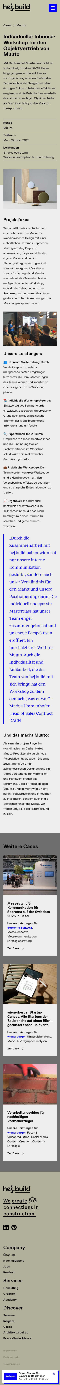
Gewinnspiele (11, 1364)
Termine (9, 1315)
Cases (7, 1327)
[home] (26, 8)
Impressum (10, 1350)
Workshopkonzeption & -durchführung (28, 157)
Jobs (6, 1267)
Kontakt (9, 1272)
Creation (9, 1294)
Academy (10, 1300)
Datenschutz (11, 1357)
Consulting (10, 1288)
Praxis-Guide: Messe (17, 1338)
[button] (53, 8)
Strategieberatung (15, 153)
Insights (8, 1321)
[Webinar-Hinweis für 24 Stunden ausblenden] (53, 1373)
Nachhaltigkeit (13, 1261)
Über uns (9, 1255)
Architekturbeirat (15, 1333)
